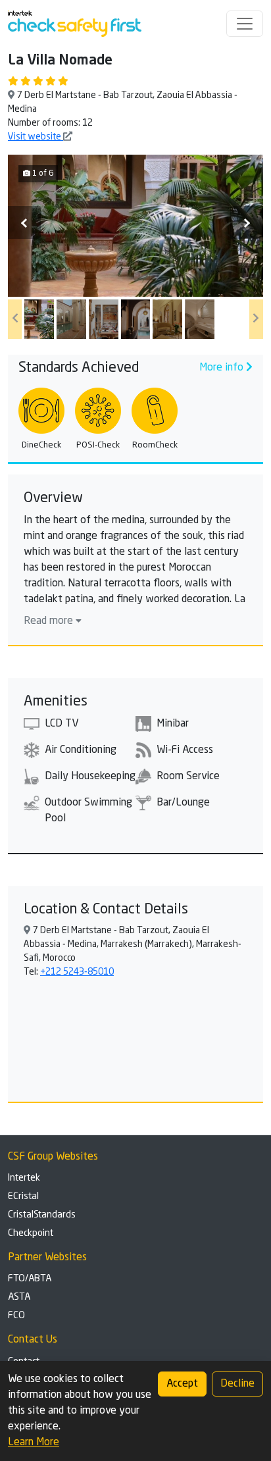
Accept (182, 1384)
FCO (16, 1315)
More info (222, 368)
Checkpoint (30, 1233)
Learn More (33, 1442)
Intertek (24, 1178)
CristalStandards (42, 1214)
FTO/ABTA (29, 1278)
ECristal (23, 1196)
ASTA (19, 1297)
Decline (237, 1384)
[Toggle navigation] (244, 24)
